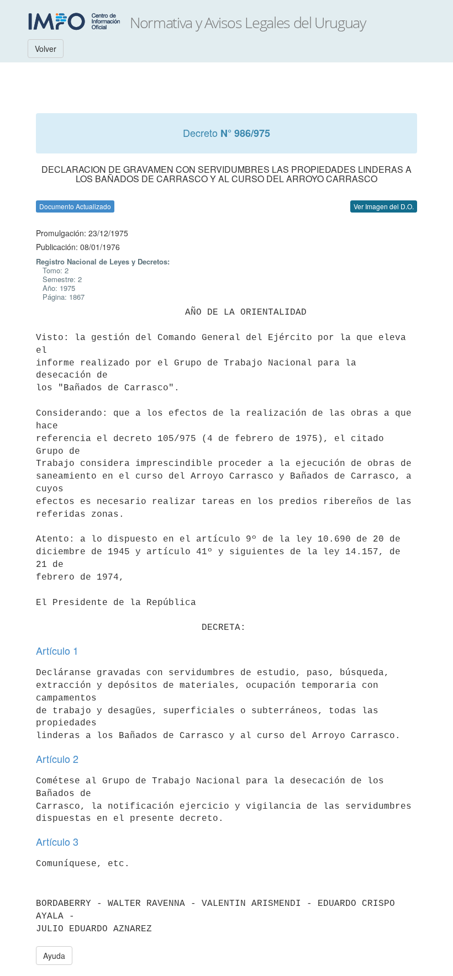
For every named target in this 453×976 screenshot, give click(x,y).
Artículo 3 (57, 841)
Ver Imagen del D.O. (384, 206)
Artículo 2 (57, 758)
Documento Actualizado (75, 206)
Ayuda (54, 955)
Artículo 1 (57, 650)
